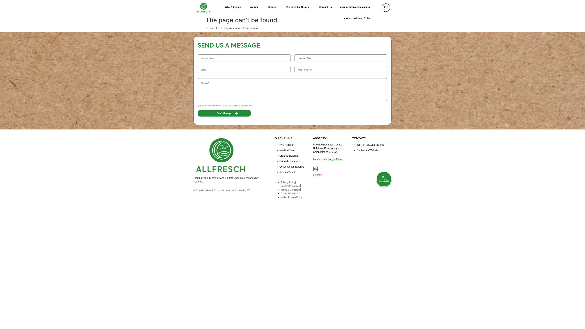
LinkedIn (317, 175)
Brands (272, 7)
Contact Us (325, 7)
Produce (254, 7)
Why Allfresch (233, 7)
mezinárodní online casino (354, 7)
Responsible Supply (297, 7)
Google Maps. (335, 159)
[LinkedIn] (315, 168)
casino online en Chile (357, 18)
